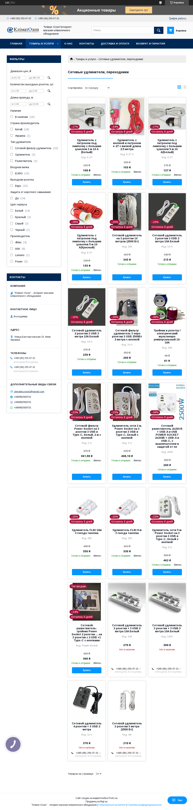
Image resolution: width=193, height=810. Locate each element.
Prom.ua (113, 798)
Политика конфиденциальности (144, 805)
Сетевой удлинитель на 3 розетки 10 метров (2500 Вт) (127, 238)
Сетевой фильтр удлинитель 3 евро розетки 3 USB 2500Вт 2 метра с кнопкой (127, 335)
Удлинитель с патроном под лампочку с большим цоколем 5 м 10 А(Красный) (86, 241)
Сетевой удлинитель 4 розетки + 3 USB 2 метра (87, 726)
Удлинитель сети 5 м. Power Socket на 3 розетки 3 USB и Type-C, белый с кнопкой (167, 536)
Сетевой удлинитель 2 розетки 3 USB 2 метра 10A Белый (167, 238)
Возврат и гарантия (150, 43)
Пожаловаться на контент (112, 805)
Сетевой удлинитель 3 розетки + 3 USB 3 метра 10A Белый (167, 628)
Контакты (86, 43)
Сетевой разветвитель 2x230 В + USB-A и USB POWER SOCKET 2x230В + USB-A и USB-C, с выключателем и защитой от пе (167, 436)
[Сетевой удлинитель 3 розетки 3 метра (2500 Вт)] (127, 699)
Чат (180, 800)
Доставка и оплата (115, 43)
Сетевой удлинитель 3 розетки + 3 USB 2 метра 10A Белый (127, 628)
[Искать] (158, 30)
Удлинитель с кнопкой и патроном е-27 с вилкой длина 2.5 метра (127, 145)
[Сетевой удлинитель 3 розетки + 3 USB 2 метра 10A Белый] (127, 601)
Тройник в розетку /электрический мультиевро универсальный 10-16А (167, 336)
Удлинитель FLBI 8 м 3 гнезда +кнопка (127, 532)
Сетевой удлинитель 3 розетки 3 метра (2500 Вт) (127, 726)
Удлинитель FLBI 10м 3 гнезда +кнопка (87, 532)
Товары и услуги (41, 43)
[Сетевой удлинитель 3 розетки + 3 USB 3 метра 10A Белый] (167, 601)
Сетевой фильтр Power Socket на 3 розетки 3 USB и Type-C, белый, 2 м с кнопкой (87, 431)
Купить (87, 182)
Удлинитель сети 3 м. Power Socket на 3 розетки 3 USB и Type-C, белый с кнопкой (127, 431)
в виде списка (184, 88)
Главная (16, 43)
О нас (68, 43)
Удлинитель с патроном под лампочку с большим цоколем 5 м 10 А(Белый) (167, 146)
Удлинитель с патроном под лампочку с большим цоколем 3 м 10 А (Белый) (86, 146)
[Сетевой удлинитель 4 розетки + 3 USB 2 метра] (86, 699)
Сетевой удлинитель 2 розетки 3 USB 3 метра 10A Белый (87, 333)
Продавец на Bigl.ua (96, 801)
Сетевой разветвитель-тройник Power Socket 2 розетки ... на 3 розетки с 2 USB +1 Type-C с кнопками (87, 633)
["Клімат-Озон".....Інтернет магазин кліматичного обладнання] (23, 32)
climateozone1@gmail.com (29, 391)
